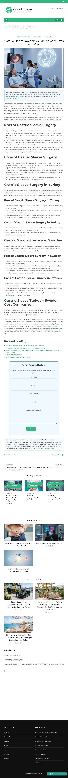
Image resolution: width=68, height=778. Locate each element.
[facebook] (52, 455)
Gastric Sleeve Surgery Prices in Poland (33, 498)
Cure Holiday (23, 9)
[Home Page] (6, 20)
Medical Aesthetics (41, 750)
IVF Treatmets (39, 763)
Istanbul (6, 746)
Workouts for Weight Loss (14, 355)
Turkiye (6, 732)
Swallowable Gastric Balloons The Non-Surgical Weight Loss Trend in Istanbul (13, 500)
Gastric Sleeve (37, 37)
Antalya (6, 754)
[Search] (63, 2)
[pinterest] (62, 455)
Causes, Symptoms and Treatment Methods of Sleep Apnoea (25, 348)
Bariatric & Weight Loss (23, 37)
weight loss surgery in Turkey (15, 96)
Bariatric (10, 483)
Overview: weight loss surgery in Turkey (18, 357)
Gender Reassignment (42, 759)
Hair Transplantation (41, 746)
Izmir (5, 750)
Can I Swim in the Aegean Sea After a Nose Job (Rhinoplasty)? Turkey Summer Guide (18, 637)
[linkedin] (58, 455)
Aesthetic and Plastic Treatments (46, 732)
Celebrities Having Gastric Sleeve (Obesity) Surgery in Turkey (25, 346)
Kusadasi (7, 759)
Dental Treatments (41, 737)
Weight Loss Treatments (43, 741)
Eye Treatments (40, 754)
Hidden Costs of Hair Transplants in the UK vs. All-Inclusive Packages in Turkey (18, 604)
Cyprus (6, 741)
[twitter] (55, 455)
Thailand (7, 737)
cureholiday (9, 454)
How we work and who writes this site (44, 448)
